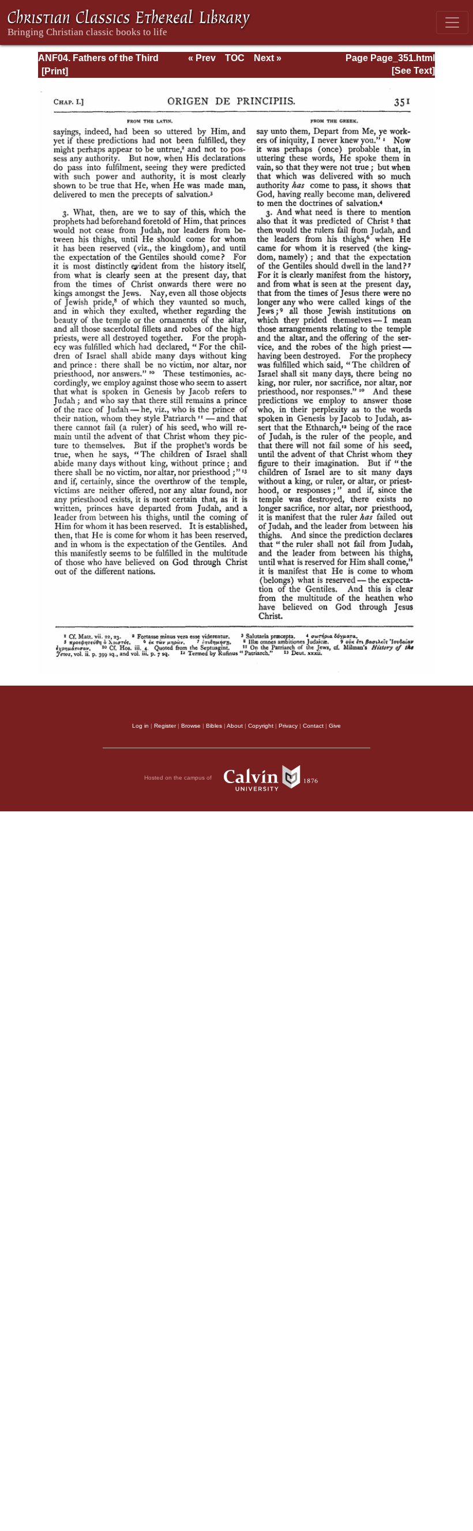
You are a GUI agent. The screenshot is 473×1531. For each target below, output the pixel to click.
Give (335, 726)
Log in (140, 726)
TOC (235, 58)
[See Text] (413, 71)
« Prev (202, 58)
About (235, 726)
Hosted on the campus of (178, 777)
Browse (191, 726)
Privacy (288, 726)
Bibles (214, 726)
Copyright (260, 726)
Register (165, 726)
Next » (267, 58)
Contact (313, 726)
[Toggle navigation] (452, 22)
